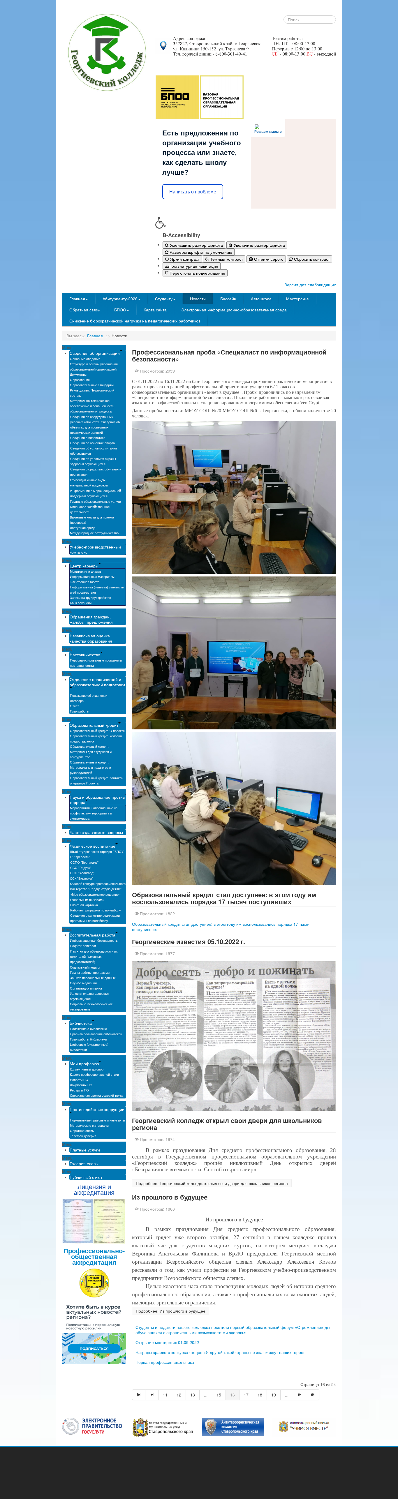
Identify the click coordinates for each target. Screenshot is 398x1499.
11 (165, 1395)
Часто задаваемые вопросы (96, 832)
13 (192, 1395)
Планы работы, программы (90, 972)
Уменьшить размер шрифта (196, 245)
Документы (78, 374)
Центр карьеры (84, 566)
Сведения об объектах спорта (92, 442)
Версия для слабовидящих (310, 285)
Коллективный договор (86, 1069)
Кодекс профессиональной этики (94, 1074)
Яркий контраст (184, 259)
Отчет (74, 705)
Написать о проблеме (192, 191)
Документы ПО (81, 1084)
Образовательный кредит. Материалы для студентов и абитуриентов (91, 751)
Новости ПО (79, 1079)
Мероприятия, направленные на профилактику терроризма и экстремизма (93, 813)
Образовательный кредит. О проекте (97, 730)
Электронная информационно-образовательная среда (234, 310)
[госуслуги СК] (162, 1427)
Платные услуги (85, 1150)
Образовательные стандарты (92, 384)
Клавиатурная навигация (193, 266)
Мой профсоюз (84, 1063)
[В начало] (138, 1394)
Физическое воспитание (92, 846)
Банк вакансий (80, 602)
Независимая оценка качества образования (91, 638)
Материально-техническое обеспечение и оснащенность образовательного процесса (92, 405)
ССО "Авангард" (82, 872)
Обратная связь (84, 310)
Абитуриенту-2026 (120, 298)
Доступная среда (82, 527)
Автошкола (261, 298)
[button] (245, 222)
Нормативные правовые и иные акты (97, 1120)
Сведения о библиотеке (87, 437)
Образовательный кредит (94, 725)
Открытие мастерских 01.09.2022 (167, 1342)
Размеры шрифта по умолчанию (200, 252)
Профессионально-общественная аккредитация (94, 1256)
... (205, 1395)
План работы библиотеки (88, 1039)
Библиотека (81, 1023)
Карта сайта (155, 310)
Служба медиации (83, 982)
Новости (198, 298)
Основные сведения (85, 358)
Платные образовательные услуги (95, 501)
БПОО (120, 310)
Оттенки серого (268, 259)
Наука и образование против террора (97, 799)
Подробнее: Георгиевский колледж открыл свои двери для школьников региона (212, 1183)
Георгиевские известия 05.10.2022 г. (188, 941)
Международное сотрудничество (94, 532)
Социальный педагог (85, 967)
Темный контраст (226, 259)
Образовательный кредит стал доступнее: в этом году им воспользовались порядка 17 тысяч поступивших (224, 898)
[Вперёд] (299, 1394)
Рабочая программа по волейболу (95, 910)
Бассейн (228, 298)
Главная (77, 298)
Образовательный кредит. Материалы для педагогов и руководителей (90, 767)
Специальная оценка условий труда (96, 1095)
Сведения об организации (95, 353)
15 (218, 1395)
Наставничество (85, 654)
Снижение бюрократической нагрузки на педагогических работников (134, 321)
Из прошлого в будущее (169, 1197)
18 (260, 1395)
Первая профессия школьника (164, 1362)
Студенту (163, 298)
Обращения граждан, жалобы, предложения (91, 619)
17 (246, 1395)
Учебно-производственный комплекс (95, 549)
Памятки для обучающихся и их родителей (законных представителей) (94, 956)
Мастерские (297, 298)
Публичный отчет (86, 1177)
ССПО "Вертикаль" (84, 862)
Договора (77, 700)
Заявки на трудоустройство (90, 597)
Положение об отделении (88, 695)
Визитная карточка (84, 904)
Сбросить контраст (311, 259)
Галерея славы (84, 1163)
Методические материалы (89, 1125)
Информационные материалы (92, 576)
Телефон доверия (83, 1135)
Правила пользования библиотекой (96, 1033)
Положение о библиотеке (88, 1028)
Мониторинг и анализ (85, 571)
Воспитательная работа (92, 935)
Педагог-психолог (83, 945)
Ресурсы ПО (79, 1090)
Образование (80, 379)
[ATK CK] (233, 1426)
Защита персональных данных (93, 977)
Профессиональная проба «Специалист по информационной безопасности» (229, 355)
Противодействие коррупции (97, 1109)
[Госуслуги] (92, 1426)
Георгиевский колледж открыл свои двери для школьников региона (227, 1124)
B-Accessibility (181, 235)
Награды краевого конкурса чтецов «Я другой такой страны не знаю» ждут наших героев (220, 1352)
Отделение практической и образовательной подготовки (97, 681)
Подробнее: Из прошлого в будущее (170, 1311)
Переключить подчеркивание (196, 273)
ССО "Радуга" (80, 867)
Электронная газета (84, 581)
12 (179, 1395)
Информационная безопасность (94, 940)
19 (273, 1395)
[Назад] (152, 1394)
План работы (79, 711)
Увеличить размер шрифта (259, 245)
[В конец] (312, 1394)
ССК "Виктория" (81, 878)
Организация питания (86, 988)
